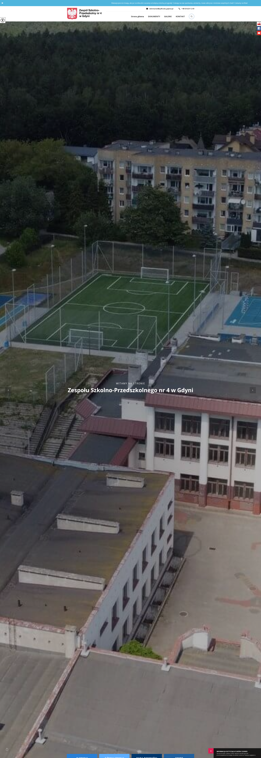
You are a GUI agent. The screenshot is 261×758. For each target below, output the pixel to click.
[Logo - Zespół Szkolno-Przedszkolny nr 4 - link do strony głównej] (86, 13)
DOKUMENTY (154, 16)
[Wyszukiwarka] (191, 16)
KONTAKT (180, 16)
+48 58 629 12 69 (187, 9)
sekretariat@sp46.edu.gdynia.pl (161, 9)
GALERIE (168, 16)
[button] (2, 3)
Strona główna (137, 16)
